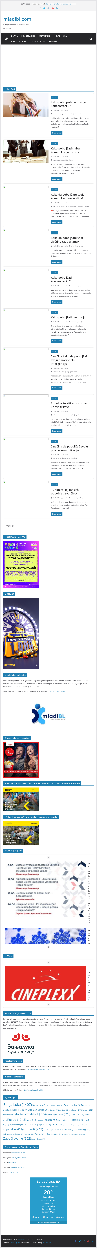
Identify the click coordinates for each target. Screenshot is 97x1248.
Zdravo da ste (38, 1139)
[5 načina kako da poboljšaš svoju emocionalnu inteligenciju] (25, 359)
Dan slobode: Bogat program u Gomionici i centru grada (89, 887)
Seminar (69, 1125)
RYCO (46, 1124)
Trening (84, 1129)
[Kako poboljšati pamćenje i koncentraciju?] (25, 105)
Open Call (77, 1114)
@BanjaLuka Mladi (18, 1167)
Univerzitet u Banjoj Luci (13, 1134)
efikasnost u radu (58, 415)
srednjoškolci (80, 1125)
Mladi (38, 1114)
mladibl (65, 110)
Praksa (40, 1120)
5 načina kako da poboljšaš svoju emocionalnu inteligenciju (69, 360)
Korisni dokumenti (19, 41)
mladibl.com (17, 19)
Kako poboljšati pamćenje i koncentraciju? (69, 104)
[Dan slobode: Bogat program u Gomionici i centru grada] (45, 889)
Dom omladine (28, 36)
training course (66, 1129)
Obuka (50, 1115)
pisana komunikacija (59, 458)
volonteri (29, 1134)
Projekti (67, 1120)
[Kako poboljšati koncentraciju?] (25, 281)
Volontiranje (42, 1134)
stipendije (13, 1129)
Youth (68, 1134)
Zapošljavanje (17, 1138)
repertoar (18, 1124)
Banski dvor (40, 1105)
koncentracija (57, 114)
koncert (87, 1110)
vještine (80, 246)
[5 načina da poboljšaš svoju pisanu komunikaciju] (25, 449)
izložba (64, 1110)
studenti (33, 1129)
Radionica (80, 1119)
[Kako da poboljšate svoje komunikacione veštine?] (25, 198)
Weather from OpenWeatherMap (48, 1222)
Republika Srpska (33, 1125)
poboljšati (73, 114)
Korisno (54, 97)
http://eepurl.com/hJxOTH (32, 1090)
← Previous (8, 526)
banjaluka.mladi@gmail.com (38, 1069)
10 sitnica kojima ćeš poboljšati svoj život (65, 491)
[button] (51, 36)
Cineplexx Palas (56, 1105)
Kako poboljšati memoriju (68, 317)
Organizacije (44, 36)
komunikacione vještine (75, 206)
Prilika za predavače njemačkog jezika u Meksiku (58, 5)
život (84, 498)
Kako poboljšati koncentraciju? (61, 279)
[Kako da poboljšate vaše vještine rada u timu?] (25, 241)
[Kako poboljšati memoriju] (25, 320)
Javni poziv (75, 1110)
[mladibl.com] (6, 39)
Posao (71, 160)
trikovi (79, 415)
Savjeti (79, 114)
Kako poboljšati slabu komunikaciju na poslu (66, 150)
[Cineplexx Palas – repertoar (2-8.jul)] (45, 994)
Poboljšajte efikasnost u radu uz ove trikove (70, 405)
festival (12, 1110)
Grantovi (55, 1110)
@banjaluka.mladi (18, 1153)
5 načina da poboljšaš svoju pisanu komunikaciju (69, 448)
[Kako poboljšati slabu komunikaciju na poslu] (25, 151)
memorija (74, 322)
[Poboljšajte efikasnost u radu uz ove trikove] (25, 406)
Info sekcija (61, 36)
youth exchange (78, 1134)
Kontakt (53, 41)
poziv (31, 1120)
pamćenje (65, 114)
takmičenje (49, 1130)
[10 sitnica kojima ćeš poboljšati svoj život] (25, 493)
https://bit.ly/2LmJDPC (57, 691)
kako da (55, 206)
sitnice (80, 498)
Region (7, 1125)
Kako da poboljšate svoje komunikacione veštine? (67, 196)
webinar (57, 1133)
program (53, 1119)
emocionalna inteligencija (61, 372)
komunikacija (57, 160)
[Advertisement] (48, 69)
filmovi (22, 1110)
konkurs (23, 1114)
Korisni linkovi (38, 41)
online (62, 1114)
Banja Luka (17, 1104)
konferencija (9, 1115)
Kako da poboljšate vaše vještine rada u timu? (67, 239)
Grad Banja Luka (38, 1109)
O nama (14, 36)
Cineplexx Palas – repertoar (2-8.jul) (89, 987)
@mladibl (13, 1162)
